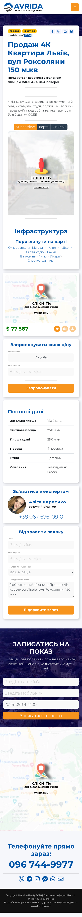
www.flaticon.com (41, 905)
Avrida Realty (27, 895)
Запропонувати (41, 388)
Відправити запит (41, 610)
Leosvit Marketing (33, 902)
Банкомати (28, 256)
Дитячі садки (35, 252)
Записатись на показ (41, 715)
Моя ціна (14, 351)
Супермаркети (19, 248)
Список (59, 127)
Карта (44, 127)
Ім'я (10, 538)
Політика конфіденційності (59, 895)
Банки (51, 252)
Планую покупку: (20, 566)
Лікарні (55, 256)
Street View (25, 127)
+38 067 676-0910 (41, 517)
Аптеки (54, 248)
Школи (67, 248)
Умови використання (41, 898)
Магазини (39, 248)
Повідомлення (18, 579)
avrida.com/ (20, 35)
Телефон (14, 365)
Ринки (43, 256)
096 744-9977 (41, 864)
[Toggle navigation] (75, 7)
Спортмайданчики (41, 260)
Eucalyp (67, 902)
